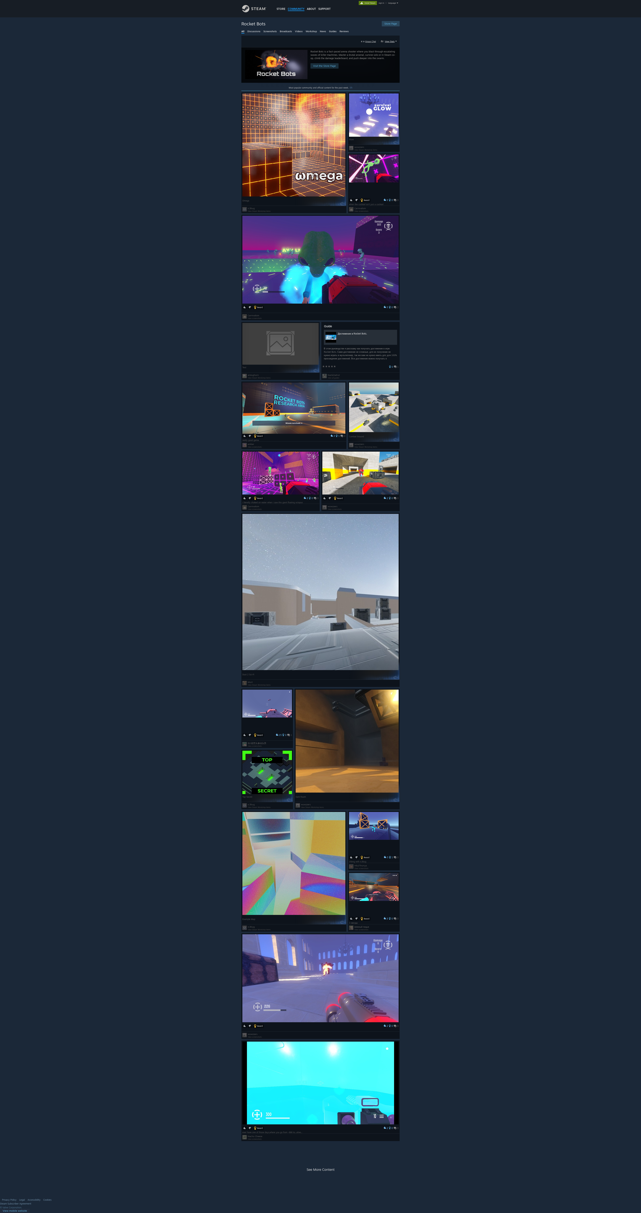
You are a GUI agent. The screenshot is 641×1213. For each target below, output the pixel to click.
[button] (389, 41)
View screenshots (361, 211)
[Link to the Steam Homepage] (254, 11)
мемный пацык (361, 926)
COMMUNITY (296, 9)
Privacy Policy (9, 1199)
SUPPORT (324, 9)
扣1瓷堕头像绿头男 (257, 743)
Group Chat (370, 41)
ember (251, 444)
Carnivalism (360, 208)
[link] (15, 1211)
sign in (381, 3)
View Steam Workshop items (259, 211)
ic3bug (251, 208)
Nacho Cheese (255, 1136)
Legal (22, 1199)
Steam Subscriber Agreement (15, 1203)
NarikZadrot (334, 375)
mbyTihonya (360, 865)
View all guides (333, 378)
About (311, 9)
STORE (281, 9)
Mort (250, 682)
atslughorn (253, 375)
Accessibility (34, 1199)
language (392, 3)
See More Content (321, 1169)
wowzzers (359, 147)
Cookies (47, 1199)
